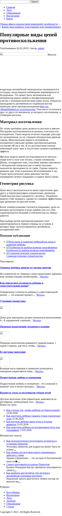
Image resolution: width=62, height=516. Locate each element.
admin (41, 48)
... (15, 449)
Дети (9, 10)
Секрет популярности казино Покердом (28, 464)
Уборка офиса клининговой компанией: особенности (29, 24)
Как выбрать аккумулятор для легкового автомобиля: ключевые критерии (28, 474)
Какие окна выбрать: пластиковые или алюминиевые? (31, 27)
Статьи (10, 506)
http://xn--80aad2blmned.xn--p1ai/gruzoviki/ (24, 108)
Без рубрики (13, 492)
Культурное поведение (13, 352)
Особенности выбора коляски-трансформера (30, 250)
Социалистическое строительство (24, 256)
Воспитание (13, 15)
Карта (9, 18)
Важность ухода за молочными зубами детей (25, 392)
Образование (13, 13)
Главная (10, 7)
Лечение (11, 501)
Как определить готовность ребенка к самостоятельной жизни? (21, 284)
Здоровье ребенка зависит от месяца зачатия (25, 267)
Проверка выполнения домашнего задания (24, 326)
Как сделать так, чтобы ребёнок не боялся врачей (33, 410)
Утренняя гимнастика (13, 301)
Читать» (44, 276)
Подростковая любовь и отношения (20, 377)
